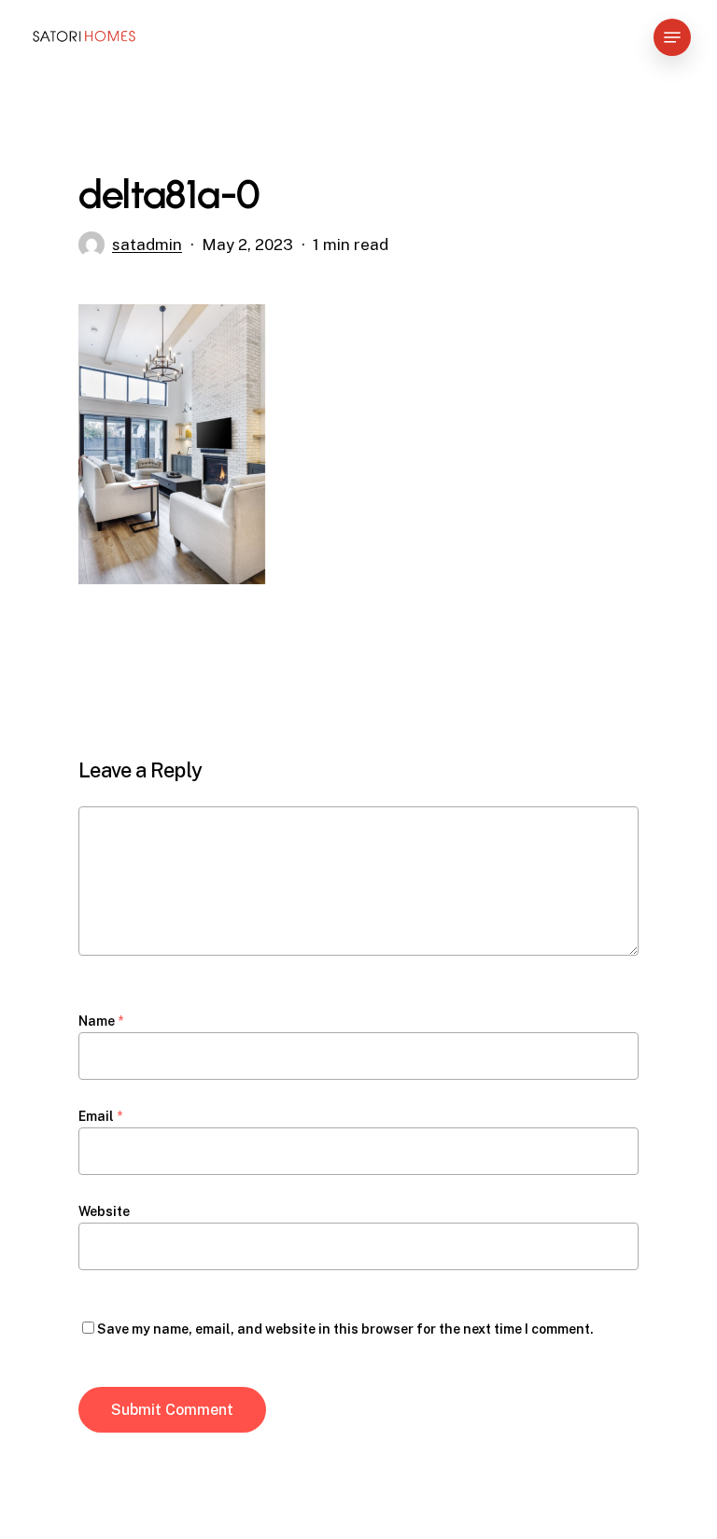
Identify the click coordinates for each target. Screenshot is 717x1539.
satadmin (147, 244)
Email (100, 1116)
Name (100, 1021)
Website (104, 1211)
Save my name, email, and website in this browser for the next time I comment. (345, 1329)
